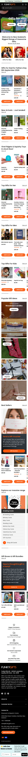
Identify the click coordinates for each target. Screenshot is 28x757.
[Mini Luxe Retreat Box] (19, 597)
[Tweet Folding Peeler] (19, 120)
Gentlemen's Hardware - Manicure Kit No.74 (18, 91)
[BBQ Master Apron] (7, 234)
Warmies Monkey (6, 280)
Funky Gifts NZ (7, 741)
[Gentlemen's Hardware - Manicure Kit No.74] (19, 81)
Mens (14, 24)
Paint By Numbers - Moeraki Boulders (19, 470)
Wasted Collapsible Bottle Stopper (6, 130)
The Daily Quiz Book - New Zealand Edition (18, 243)
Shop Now (14, 309)
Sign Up (24, 754)
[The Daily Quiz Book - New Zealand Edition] (19, 234)
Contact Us (14, 587)
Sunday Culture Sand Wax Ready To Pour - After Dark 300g (19, 204)
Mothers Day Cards (8, 526)
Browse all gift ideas (14, 43)
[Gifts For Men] (7, 52)
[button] (25, 4)
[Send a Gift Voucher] (14, 421)
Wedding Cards (7, 523)
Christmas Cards (8, 535)
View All (24, 298)
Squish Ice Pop (18, 280)
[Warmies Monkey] (7, 272)
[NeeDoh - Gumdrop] (7, 159)
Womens (5, 24)
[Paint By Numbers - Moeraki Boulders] (19, 461)
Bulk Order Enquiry (8, 732)
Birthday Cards (7, 517)
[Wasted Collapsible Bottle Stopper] (7, 120)
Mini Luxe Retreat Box (19, 606)
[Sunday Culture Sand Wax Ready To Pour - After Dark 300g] (19, 194)
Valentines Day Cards (9, 532)
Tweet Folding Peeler (18, 129)
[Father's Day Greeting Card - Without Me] (7, 81)
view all (3, 492)
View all (3, 72)
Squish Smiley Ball (19, 167)
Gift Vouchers (14, 451)
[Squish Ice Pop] (19, 272)
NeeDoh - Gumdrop (4, 168)
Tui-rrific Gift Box (6, 605)
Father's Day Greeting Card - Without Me (6, 90)
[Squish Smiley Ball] (19, 159)
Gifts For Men (7, 60)
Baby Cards (6, 520)
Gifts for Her (19, 60)
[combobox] (14, 8)
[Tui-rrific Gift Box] (7, 597)
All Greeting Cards (8, 514)
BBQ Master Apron (7, 242)
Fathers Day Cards (8, 529)
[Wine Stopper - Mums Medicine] (7, 461)
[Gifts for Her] (19, 52)
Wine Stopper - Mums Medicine (6, 469)
